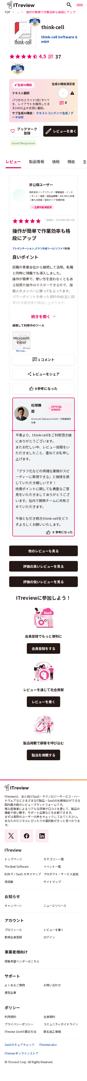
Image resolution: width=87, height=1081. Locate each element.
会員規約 (49, 1016)
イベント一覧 (52, 866)
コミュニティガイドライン (61, 1024)
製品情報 (36, 161)
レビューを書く (65, 131)
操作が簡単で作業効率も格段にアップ (41, 234)
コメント (46, 359)
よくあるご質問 (15, 985)
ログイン (49, 937)
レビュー (13, 161)
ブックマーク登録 (27, 131)
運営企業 (10, 992)
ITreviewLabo (48, 1045)
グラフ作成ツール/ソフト (49, 248)
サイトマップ (52, 882)
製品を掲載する (43, 755)
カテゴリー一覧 (54, 859)
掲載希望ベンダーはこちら (22, 961)
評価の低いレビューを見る (43, 581)
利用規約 (10, 1016)
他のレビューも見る (43, 550)
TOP (7, 12)
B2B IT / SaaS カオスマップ (23, 874)
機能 (71, 161)
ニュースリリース (55, 905)
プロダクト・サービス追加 (61, 874)
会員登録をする (43, 648)
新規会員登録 (13, 937)
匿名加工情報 (52, 1031)
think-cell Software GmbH (59, 39)
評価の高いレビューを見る (43, 566)
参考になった (46, 388)
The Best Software (17, 866)
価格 (56, 161)
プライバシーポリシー (19, 1024)
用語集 (9, 882)
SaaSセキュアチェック (20, 1045)
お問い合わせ (52, 985)
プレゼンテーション (23, 248)
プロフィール (13, 930)
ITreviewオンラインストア (21, 1053)
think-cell (52, 27)
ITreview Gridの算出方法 (20, 1031)
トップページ (13, 859)
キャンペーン (13, 905)
